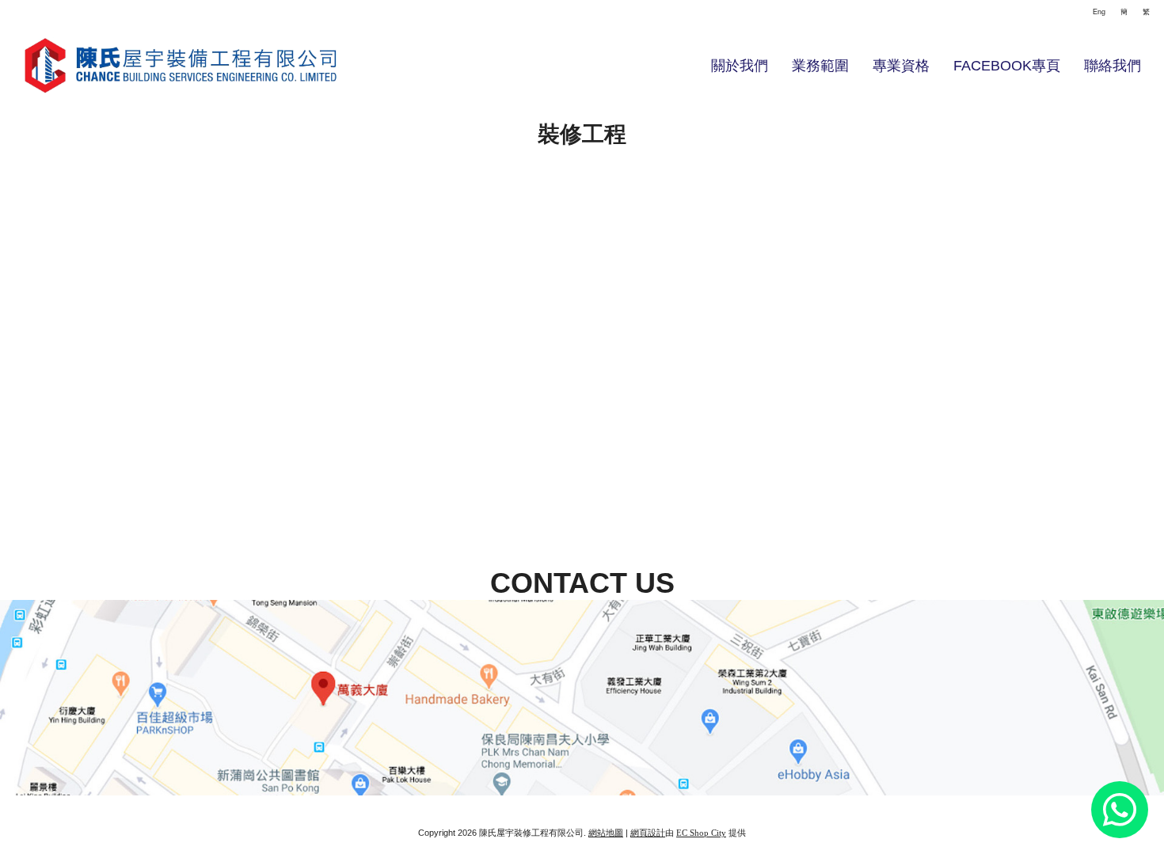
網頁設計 (647, 832)
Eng (1099, 12)
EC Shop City (701, 832)
